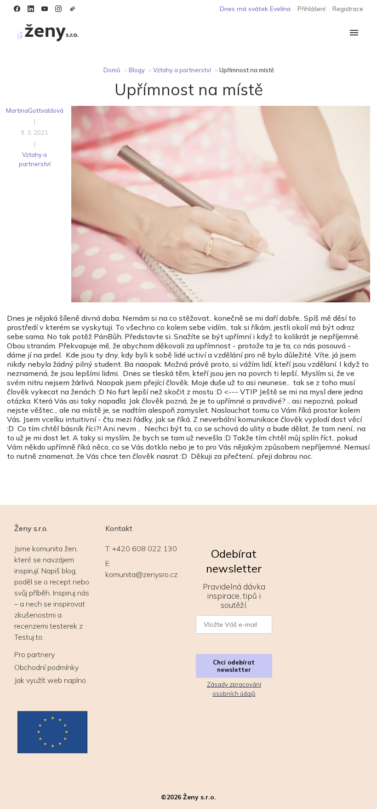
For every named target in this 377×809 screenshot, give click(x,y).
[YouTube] (44, 9)
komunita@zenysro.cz (141, 574)
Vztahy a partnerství (182, 70)
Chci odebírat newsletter (234, 666)
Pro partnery (34, 654)
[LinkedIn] (31, 9)
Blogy (137, 70)
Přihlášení (311, 8)
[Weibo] (72, 9)
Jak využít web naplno (50, 680)
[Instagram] (58, 9)
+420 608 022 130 (144, 548)
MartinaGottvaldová (34, 110)
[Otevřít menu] (354, 33)
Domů (111, 70)
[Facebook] (17, 9)
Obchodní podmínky (46, 667)
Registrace (347, 8)
